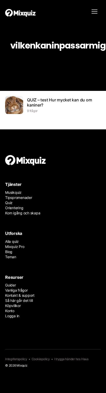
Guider (10, 285)
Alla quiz (12, 241)
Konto (9, 311)
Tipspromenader (18, 197)
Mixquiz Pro (14, 246)
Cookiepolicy (41, 359)
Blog (8, 252)
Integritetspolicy (16, 359)
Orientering (14, 208)
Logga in (12, 316)
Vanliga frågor (16, 290)
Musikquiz (13, 192)
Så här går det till (19, 300)
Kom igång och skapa (22, 213)
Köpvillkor (13, 305)
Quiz (9, 202)
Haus (85, 359)
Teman (10, 257)
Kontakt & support (19, 295)
